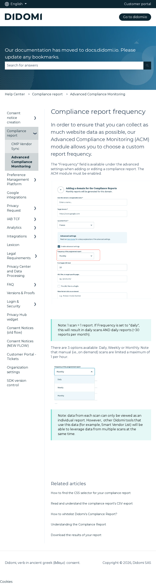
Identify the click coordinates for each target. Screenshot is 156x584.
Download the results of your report (76, 535)
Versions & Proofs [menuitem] (21, 293)
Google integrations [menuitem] (16, 195)
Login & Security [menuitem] (13, 304)
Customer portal (137, 4)
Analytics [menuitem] (14, 227)
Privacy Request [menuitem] (14, 208)
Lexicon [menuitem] (13, 245)
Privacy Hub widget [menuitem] (17, 317)
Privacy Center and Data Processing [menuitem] (19, 271)
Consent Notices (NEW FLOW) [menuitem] (20, 343)
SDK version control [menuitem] (16, 383)
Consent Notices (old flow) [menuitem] (20, 330)
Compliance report (47, 94)
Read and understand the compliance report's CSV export (92, 503)
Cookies (6, 582)
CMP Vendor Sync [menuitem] (21, 146)
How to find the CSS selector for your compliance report (91, 493)
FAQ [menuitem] (10, 284)
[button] (35, 113)
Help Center (15, 94)
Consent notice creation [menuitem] (14, 117)
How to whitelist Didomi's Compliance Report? (84, 514)
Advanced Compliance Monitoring (97, 94)
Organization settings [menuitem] (17, 369)
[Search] (147, 65)
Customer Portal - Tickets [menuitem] (21, 356)
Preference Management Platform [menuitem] (18, 179)
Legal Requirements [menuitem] (18, 256)
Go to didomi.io (135, 17)
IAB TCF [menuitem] (13, 219)
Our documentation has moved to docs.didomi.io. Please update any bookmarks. (70, 53)
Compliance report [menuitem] (16, 133)
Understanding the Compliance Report (78, 524)
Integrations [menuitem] (17, 236)
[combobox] (74, 65)
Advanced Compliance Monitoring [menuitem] (21, 161)
